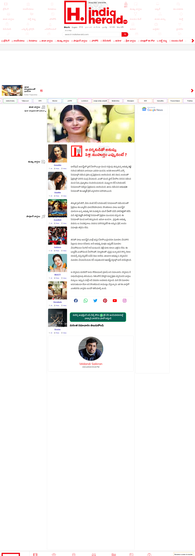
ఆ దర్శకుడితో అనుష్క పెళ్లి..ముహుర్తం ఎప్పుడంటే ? (106, 152)
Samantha (156, 101)
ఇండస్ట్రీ (108, 260)
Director (50, 101)
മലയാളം (68, 30)
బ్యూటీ (84, 191)
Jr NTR (65, 101)
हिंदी (81, 27)
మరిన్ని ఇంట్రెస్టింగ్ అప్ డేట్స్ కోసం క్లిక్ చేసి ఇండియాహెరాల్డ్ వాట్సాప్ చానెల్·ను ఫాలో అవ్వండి (98, 317)
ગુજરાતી (88, 27)
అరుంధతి (123, 187)
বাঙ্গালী (120, 27)
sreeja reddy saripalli (95, 101)
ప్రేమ (113, 276)
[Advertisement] (97, 67)
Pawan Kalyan (170, 101)
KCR (141, 101)
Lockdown (80, 101)
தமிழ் (104, 27)
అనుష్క (86, 211)
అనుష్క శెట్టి (126, 167)
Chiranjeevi (126, 101)
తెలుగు (67, 28)
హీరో (109, 211)
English (74, 27)
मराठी (112, 27)
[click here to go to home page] (96, 23)
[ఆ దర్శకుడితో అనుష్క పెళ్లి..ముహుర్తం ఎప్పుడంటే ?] (91, 142)
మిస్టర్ (80, 215)
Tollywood (20, 101)
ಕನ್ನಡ (97, 27)
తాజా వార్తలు (34, 107)
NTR (35, 101)
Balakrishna (111, 101)
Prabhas (185, 101)
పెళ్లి (102, 248)
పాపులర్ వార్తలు (33, 217)
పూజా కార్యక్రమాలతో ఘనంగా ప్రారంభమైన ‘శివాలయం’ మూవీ (31, 89)
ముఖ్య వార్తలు (34, 162)
